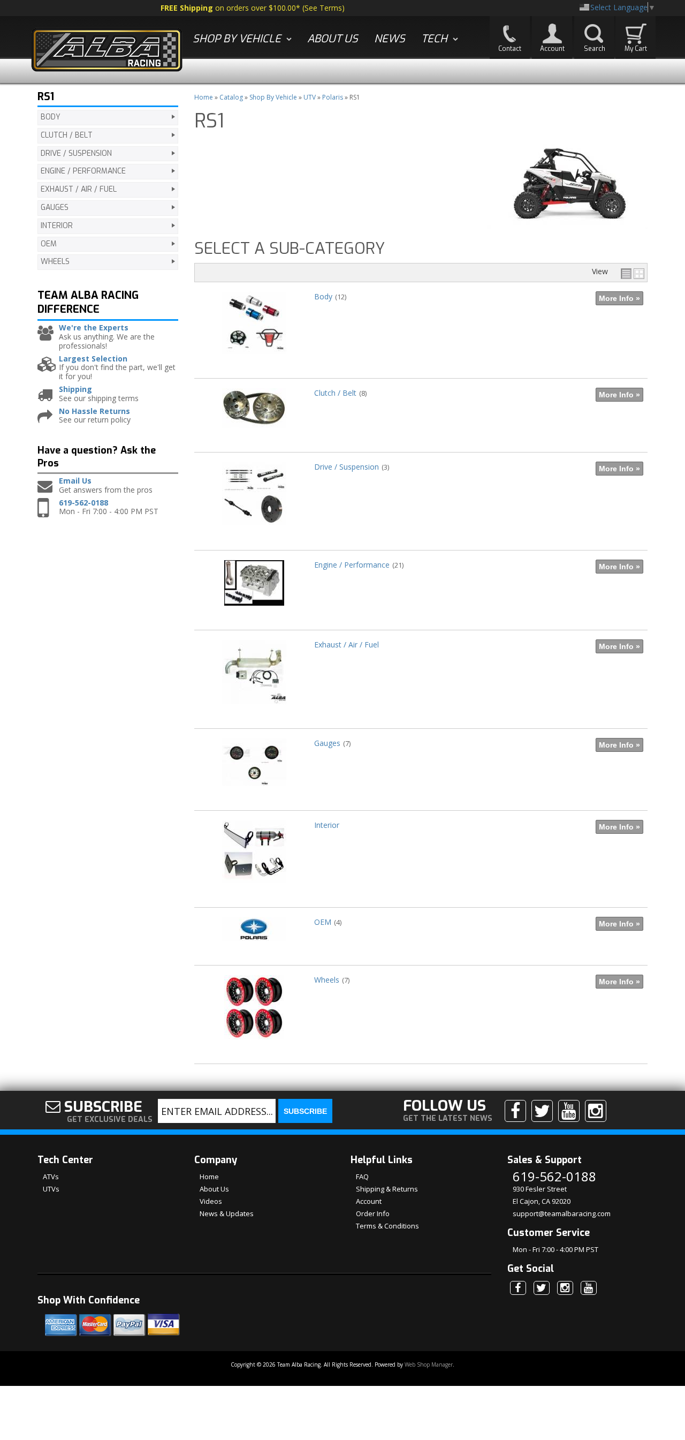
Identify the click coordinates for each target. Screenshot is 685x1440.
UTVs (51, 1189)
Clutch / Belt (335, 393)
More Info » (619, 298)
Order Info (373, 1213)
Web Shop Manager (429, 1364)
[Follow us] (542, 1110)
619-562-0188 (83, 503)
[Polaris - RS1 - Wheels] (254, 1044)
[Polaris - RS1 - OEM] (254, 946)
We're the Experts (93, 328)
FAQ (362, 1176)
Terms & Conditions (387, 1226)
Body (323, 296)
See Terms (323, 8)
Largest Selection (93, 359)
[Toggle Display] (632, 273)
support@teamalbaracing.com (562, 1213)
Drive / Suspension (346, 467)
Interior (326, 825)
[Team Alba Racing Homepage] (107, 51)
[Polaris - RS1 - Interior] (254, 888)
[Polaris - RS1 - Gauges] (254, 791)
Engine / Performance (352, 565)
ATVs (51, 1176)
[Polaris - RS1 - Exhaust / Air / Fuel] (254, 709)
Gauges (327, 743)
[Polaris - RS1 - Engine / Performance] (254, 611)
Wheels (326, 980)
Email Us (75, 481)
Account (369, 1201)
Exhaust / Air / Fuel (346, 644)
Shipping (75, 389)
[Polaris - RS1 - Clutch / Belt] (254, 433)
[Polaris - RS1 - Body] (254, 359)
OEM (322, 922)
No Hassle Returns (94, 411)
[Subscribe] (569, 1110)
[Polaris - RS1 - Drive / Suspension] (254, 530)
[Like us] (515, 1110)
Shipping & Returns (387, 1189)
